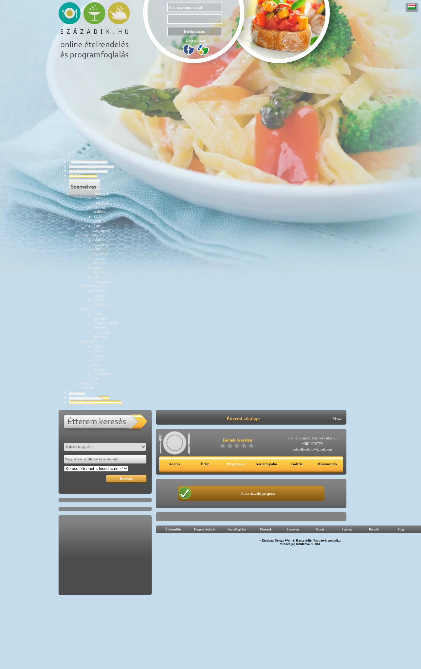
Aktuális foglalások (100, 242)
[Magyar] (411, 8)
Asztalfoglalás (79, 170)
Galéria (297, 464)
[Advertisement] (301, 654)
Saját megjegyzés (101, 228)
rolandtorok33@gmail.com (312, 449)
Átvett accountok (100, 353)
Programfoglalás (81, 166)
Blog (72, 392)
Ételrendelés (77, 161)
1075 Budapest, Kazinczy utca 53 (312, 438)
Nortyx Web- (283, 540)
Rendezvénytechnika (327, 540)
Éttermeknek (78, 397)
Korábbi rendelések (101, 200)
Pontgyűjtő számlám (89, 385)
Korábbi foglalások (100, 251)
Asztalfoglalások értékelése (105, 325)
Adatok (98, 346)
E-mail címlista (98, 365)
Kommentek (327, 464)
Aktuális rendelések (101, 191)
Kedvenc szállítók (99, 209)
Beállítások (89, 341)
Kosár (320, 529)
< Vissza (335, 419)
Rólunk (374, 529)
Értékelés (87, 309)
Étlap (205, 464)
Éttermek (75, 175)
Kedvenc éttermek (99, 260)
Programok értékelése (101, 334)
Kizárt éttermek (99, 269)
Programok (236, 464)
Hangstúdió (304, 540)
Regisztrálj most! (81, 402)
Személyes (76, 179)
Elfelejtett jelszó (196, 40)
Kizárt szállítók (99, 218)
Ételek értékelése (100, 316)
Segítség (347, 529)
